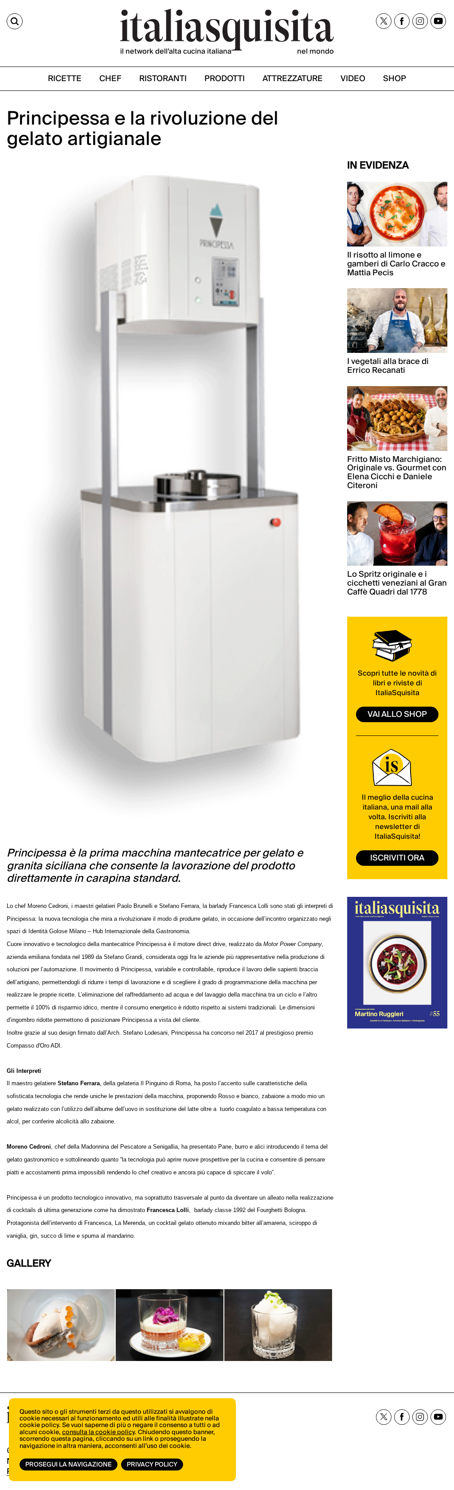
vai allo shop (397, 714)
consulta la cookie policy (98, 1432)
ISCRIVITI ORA (397, 858)
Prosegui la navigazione (68, 1464)
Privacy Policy (152, 1464)
